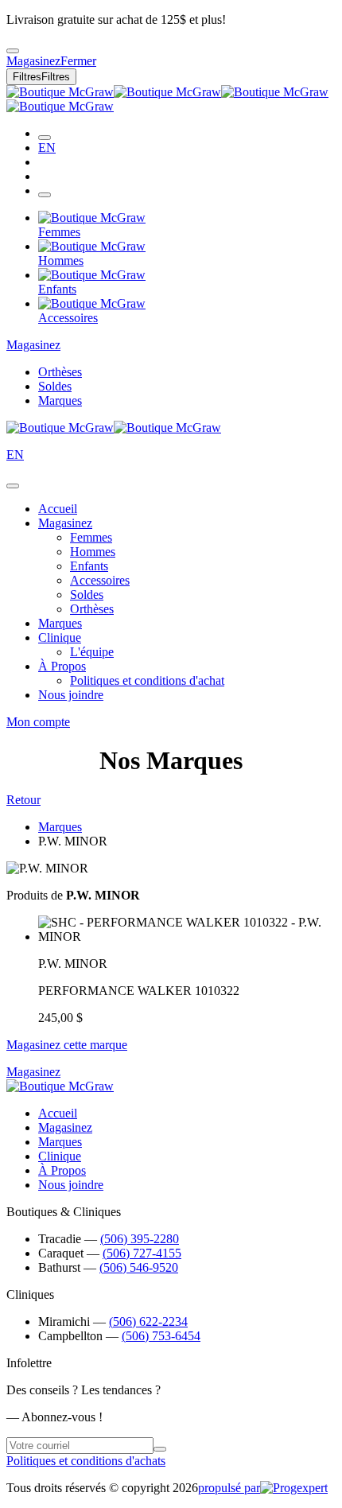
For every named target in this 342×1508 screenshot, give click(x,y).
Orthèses (60, 372)
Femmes (91, 537)
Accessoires (100, 580)
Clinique (59, 637)
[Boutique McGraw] (113, 427)
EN (47, 147)
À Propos (62, 666)
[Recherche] (44, 137)
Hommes (92, 551)
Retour (23, 799)
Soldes (55, 386)
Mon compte (38, 722)
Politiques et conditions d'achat (147, 680)
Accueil (57, 508)
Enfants (89, 566)
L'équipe (92, 652)
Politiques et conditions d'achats (85, 1460)
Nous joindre (70, 695)
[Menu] (44, 194)
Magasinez (33, 345)
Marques (60, 400)
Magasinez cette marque (66, 1044)
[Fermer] (12, 486)
